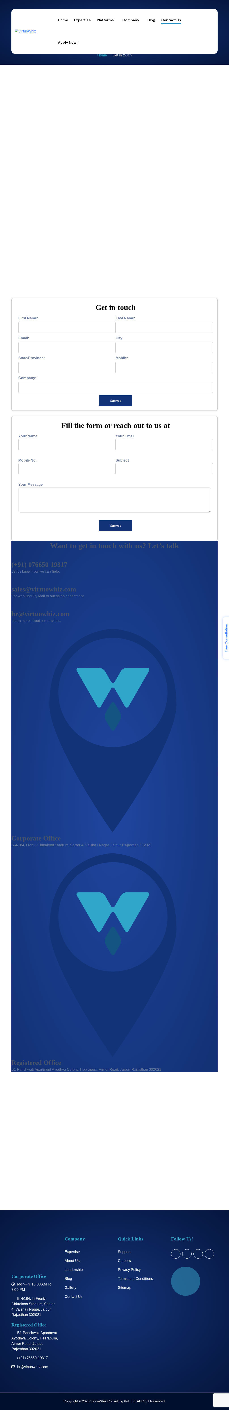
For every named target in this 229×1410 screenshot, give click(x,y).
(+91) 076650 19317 (39, 564)
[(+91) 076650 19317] (12, 557)
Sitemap (124, 1288)
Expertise (72, 1252)
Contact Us (74, 1296)
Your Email (125, 436)
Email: (23, 338)
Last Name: (125, 318)
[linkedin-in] (198, 1254)
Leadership (74, 1270)
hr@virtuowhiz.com (40, 613)
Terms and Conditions (135, 1279)
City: (120, 338)
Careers (124, 1261)
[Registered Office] (113, 1056)
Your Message (30, 484)
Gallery (70, 1288)
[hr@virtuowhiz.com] (12, 607)
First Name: (28, 318)
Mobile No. (27, 460)
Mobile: (122, 358)
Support (124, 1252)
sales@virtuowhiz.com (43, 589)
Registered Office (36, 1062)
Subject (122, 460)
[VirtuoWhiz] (25, 31)
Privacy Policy (129, 1270)
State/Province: (31, 358)
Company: (27, 378)
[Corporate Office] (113, 831)
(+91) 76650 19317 (32, 1358)
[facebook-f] (187, 1254)
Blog (68, 1279)
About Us (72, 1261)
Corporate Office (36, 838)
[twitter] (175, 1254)
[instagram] (209, 1254)
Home (102, 55)
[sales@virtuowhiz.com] (12, 582)
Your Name (27, 436)
